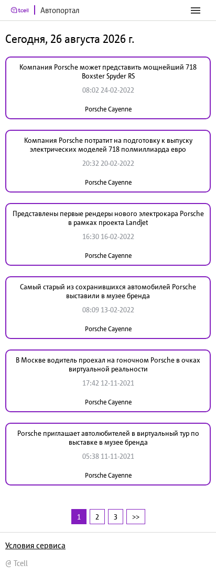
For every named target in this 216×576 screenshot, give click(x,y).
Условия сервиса (35, 545)
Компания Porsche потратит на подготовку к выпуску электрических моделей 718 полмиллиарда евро (108, 144)
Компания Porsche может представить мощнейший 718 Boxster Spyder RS (108, 71)
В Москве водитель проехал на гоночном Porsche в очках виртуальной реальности (108, 364)
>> (135, 516)
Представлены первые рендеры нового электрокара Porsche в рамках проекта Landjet (108, 218)
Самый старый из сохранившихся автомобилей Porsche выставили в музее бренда (108, 291)
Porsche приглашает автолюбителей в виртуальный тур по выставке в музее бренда (108, 437)
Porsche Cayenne (108, 109)
